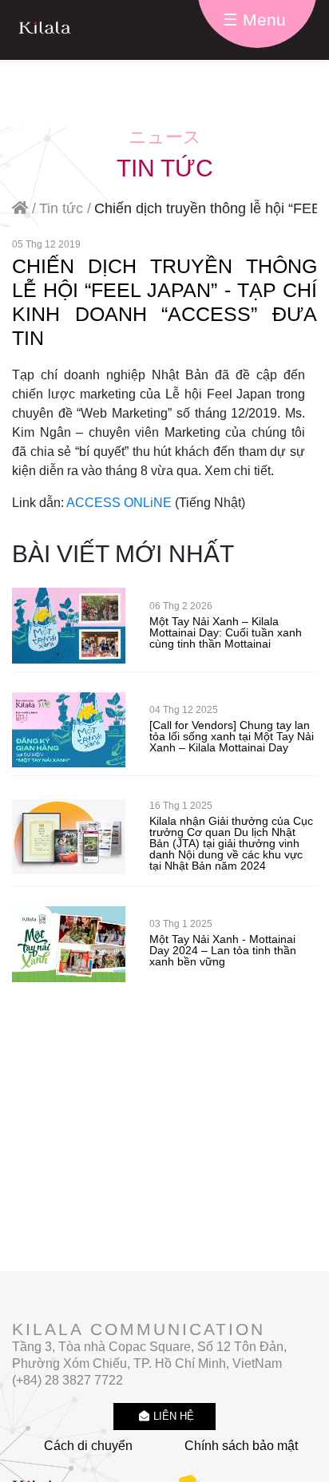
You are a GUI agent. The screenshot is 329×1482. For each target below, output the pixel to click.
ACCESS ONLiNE (119, 502)
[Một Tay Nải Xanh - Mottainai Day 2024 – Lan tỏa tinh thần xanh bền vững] (68, 943)
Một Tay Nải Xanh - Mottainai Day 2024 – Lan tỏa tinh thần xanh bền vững (222, 950)
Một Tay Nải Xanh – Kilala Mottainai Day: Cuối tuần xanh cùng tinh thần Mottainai (225, 632)
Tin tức (61, 208)
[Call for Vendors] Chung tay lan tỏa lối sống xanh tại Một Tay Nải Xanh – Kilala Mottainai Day (231, 736)
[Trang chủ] (50, 30)
